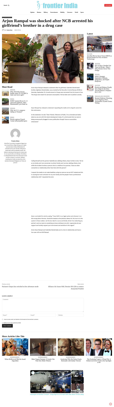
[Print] (102, 30)
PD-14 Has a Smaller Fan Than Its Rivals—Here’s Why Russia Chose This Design (103, 68)
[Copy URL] (91, 30)
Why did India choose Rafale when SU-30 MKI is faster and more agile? (19, 93)
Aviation (89, 53)
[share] (67, 371)
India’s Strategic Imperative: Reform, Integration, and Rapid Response (102, 79)
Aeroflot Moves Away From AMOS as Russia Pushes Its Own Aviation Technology (99, 57)
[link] (33, 372)
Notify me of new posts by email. (12, 322)
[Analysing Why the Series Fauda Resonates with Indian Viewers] (71, 347)
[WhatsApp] (83, 30)
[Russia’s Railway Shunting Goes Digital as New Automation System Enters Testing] (90, 98)
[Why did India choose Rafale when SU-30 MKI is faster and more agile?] (5, 92)
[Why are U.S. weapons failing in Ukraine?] (5, 111)
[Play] (77, 387)
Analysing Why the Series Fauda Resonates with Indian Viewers (70, 360)
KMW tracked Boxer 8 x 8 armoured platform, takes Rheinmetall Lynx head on (18, 102)
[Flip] (110, 30)
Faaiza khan (9, 30)
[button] (7, 5)
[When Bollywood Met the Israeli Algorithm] (15, 347)
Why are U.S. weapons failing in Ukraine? (17, 111)
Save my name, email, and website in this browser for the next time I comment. (21, 319)
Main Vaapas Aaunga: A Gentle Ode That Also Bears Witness (43, 360)
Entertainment (7, 17)
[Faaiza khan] (3, 30)
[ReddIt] (95, 30)
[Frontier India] (57, 5)
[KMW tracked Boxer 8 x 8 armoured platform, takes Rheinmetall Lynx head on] (5, 101)
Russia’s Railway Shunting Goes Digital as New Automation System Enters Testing (103, 100)
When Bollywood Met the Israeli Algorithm (15, 360)
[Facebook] (72, 30)
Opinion (12, 89)
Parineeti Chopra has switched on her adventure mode (20, 286)
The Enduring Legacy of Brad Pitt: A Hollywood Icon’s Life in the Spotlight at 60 (98, 360)
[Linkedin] (79, 30)
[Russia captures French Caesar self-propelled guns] (5, 120)
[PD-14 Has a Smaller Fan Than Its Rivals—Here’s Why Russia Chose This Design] (90, 66)
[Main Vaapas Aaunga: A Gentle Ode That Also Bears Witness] (43, 347)
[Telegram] (87, 30)
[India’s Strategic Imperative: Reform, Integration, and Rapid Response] (90, 77)
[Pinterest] (106, 30)
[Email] (98, 30)
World (12, 117)
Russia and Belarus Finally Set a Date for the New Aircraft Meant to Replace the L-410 (103, 89)
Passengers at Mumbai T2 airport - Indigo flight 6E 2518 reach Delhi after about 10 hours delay (50, 372)
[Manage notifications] (110, 404)
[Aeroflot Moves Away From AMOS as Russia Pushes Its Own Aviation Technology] (99, 44)
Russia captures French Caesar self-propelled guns (18, 120)
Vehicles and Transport (102, 96)
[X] (75, 30)
